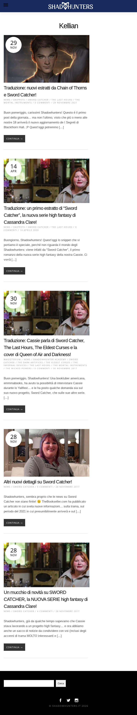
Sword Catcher (38, 99)
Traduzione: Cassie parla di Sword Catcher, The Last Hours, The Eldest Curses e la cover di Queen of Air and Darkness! (44, 347)
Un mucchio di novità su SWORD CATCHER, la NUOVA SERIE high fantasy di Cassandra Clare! (46, 599)
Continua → (14, 138)
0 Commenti (42, 102)
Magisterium (12, 359)
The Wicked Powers (19, 368)
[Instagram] (76, 701)
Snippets (19, 99)
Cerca (61, 683)
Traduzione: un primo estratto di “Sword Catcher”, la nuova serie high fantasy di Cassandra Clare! (40, 215)
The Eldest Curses (58, 362)
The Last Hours (62, 99)
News (7, 99)
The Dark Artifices (30, 362)
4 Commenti (45, 611)
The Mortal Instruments (70, 365)
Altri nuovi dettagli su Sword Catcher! (38, 481)
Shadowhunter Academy (49, 359)
